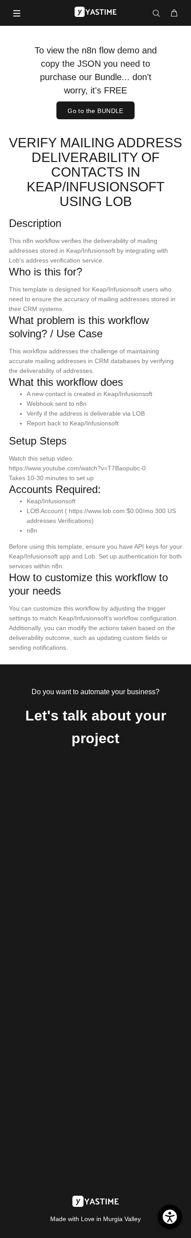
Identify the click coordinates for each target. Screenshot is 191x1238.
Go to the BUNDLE (95, 110)
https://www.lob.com (97, 510)
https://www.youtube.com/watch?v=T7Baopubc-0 (77, 468)
